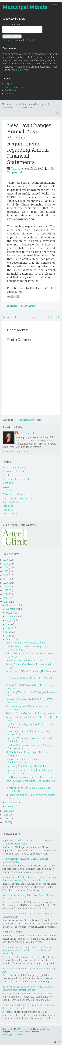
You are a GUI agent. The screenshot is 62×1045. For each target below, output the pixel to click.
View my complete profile (16, 451)
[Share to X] (14, 296)
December (11, 605)
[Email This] (8, 296)
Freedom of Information (15, 494)
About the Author (14, 87)
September (12, 616)
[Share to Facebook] (17, 296)
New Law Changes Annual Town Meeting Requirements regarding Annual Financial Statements (29, 143)
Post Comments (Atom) (29, 419)
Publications (12, 90)
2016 (5, 598)
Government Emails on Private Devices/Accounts (22, 761)
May (8, 631)
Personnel (8, 505)
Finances (14, 306)
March (9, 639)
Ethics (5, 486)
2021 (5, 578)
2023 (5, 571)
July (8, 624)
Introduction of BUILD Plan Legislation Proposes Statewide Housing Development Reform (29, 879)
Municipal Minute (24, 6)
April (9, 635)
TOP (58, 1041)
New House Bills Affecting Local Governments (31, 777)
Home (8, 83)
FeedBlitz (31, 40)
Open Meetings (10, 501)
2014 (5, 810)
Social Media (9, 513)
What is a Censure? (12, 931)
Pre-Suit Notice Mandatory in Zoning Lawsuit (30, 713)
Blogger (47, 1029)
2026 (6, 559)
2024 (6, 567)
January (10, 806)
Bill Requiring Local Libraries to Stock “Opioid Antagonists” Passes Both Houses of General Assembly (27, 950)
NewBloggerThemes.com (12, 1034)
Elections (7, 482)
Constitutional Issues (14, 471)
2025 (6, 563)
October (10, 612)
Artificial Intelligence (14, 467)
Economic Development (15, 479)
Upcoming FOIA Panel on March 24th (26, 766)
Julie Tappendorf (27, 433)
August (10, 620)
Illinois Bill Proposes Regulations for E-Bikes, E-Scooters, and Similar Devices (28, 988)
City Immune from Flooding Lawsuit (25, 660)
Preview (6, 40)
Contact (9, 93)
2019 (5, 586)
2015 (5, 601)
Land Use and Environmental (18, 498)
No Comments (30, 306)
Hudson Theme (17, 1031)
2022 (6, 575)
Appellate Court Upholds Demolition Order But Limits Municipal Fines (27, 842)
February (11, 802)
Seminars (7, 509)
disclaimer (22, 69)
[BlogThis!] (11, 296)
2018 (5, 590)
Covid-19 (7, 475)
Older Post (53, 317)
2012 (5, 818)
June (9, 627)
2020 (6, 582)
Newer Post (9, 317)
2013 (5, 814)
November (12, 608)
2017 (5, 594)
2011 (5, 822)
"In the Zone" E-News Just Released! (25, 642)
